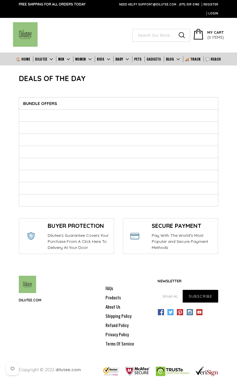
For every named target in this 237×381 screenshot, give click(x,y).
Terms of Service (119, 343)
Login (213, 13)
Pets (138, 59)
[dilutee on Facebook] (161, 312)
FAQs (109, 288)
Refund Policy (117, 325)
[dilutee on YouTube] (199, 312)
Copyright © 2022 (50, 369)
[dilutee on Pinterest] (180, 312)
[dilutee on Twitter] (170, 312)
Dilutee (41, 59)
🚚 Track (193, 59)
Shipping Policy (118, 316)
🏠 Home (23, 59)
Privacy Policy (117, 334)
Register (210, 4)
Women (80, 59)
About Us (112, 306)
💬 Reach (213, 59)
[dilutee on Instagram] (189, 312)
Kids (100, 59)
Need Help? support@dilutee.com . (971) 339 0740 (159, 4)
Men (61, 59)
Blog (170, 59)
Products (113, 297)
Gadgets (154, 59)
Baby (119, 59)
